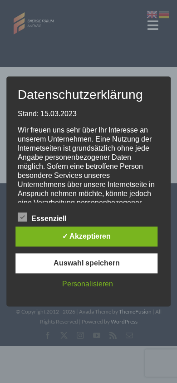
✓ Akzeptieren (86, 237)
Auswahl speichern (87, 263)
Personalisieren (87, 284)
